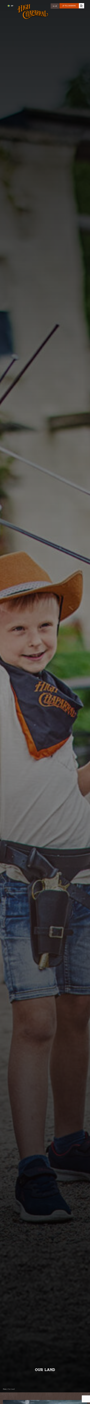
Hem (4, 1389)
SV (12, 6)
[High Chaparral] (33, 11)
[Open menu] (81, 5)
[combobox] (10, 5)
